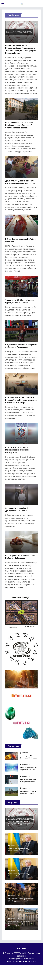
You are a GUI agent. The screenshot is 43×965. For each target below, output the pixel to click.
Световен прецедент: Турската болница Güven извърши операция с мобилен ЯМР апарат (21, 400)
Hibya (33, 961)
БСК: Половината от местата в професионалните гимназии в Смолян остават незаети (19, 125)
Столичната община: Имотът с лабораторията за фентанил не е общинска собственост (20, 924)
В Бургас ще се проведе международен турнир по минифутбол (17, 450)
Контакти (21, 948)
